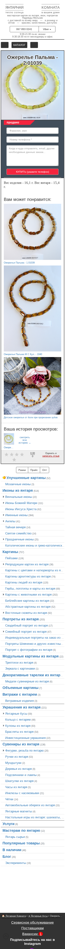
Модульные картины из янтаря (31, 656)
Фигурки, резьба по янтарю (24, 750)
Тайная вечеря (15, 527)
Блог (7, 857)
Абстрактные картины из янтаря (28, 606)
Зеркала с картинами (20, 668)
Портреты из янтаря (21, 619)
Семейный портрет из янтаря (26, 631)
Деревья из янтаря (18, 769)
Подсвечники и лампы (21, 775)
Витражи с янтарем (20, 694)
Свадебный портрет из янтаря (26, 625)
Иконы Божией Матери (21, 503)
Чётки (9, 799)
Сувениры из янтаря (21, 744)
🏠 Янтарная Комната (14, 916)
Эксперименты (15, 863)
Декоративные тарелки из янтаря (32, 675)
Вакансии (32, 934)
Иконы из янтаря (18, 490)
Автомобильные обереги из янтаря (30, 805)
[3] (17, 454)
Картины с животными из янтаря (28, 594)
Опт (44, 470)
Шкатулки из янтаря (19, 781)
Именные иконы (16, 515)
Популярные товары (21, 843)
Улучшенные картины (26, 478)
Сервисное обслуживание (32, 922)
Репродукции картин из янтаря (27, 564)
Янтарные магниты (18, 811)
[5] (14, 459)
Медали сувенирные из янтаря (27, 681)
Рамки (22, 470)
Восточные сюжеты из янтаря (26, 613)
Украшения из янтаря (22, 707)
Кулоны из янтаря (18, 725)
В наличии (12, 850)
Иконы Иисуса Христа (20, 509)
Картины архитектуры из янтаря (28, 576)
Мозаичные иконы (18, 484)
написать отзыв (50, 456)
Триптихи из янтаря (19, 662)
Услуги (8, 824)
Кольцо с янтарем (18, 719)
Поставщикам (32, 928)
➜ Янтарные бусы (38, 916)
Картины (10, 552)
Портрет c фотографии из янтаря (28, 649)
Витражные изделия (19, 701)
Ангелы (10, 521)
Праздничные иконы (19, 539)
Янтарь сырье (15, 837)
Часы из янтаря (16, 787)
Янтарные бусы (16, 713)
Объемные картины (20, 688)
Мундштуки (13, 763)
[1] (6, 454)
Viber (46, 29)
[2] (11, 454)
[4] (22, 454)
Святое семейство (18, 533)
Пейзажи (11, 558)
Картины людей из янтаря (23, 582)
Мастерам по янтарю (21, 830)
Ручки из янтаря (16, 756)
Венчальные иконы (18, 497)
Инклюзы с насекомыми (22, 793)
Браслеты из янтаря (19, 731)
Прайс (34, 470)
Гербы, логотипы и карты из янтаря (30, 588)
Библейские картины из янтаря (27, 600)
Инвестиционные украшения (25, 738)
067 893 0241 (24, 29)
